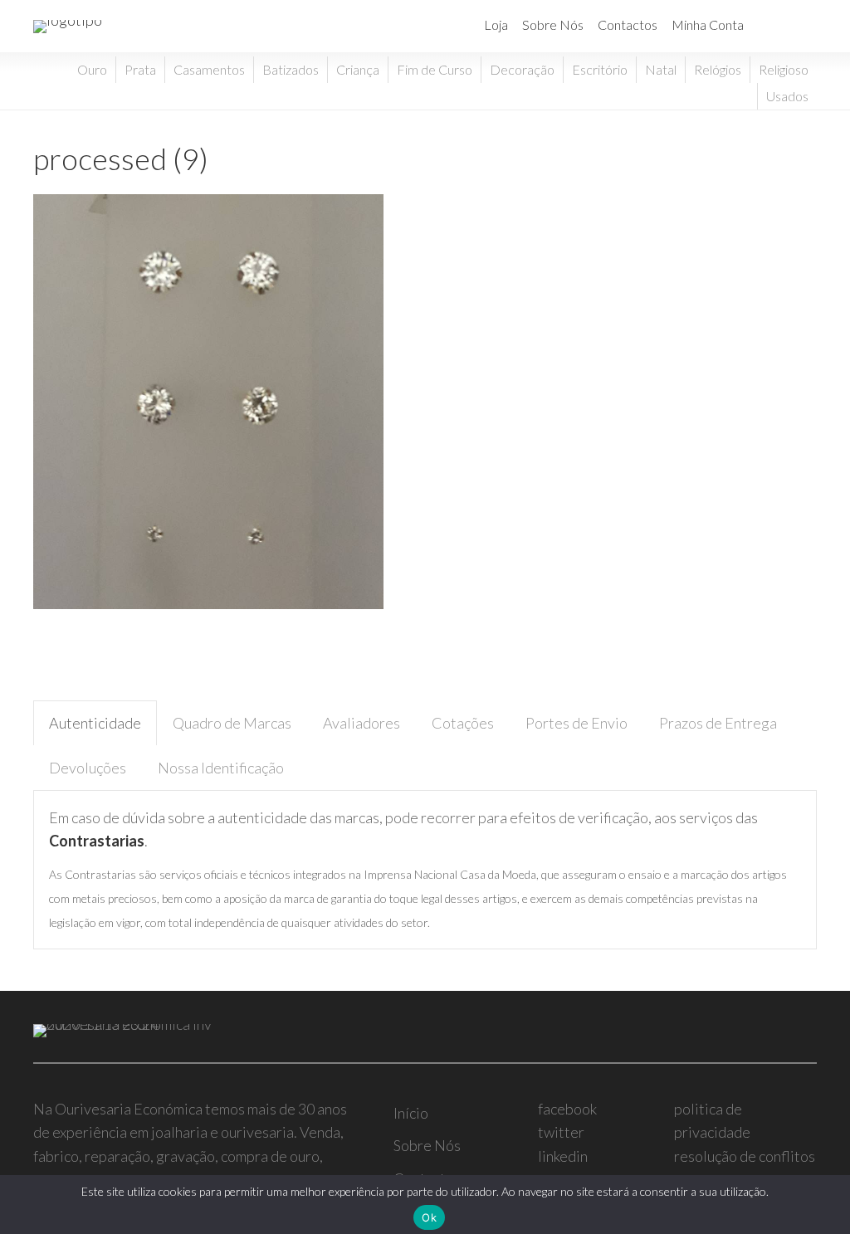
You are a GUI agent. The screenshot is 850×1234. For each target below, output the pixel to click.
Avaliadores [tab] (361, 723)
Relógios (717, 69)
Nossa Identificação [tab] (221, 767)
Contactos (627, 24)
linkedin (563, 1156)
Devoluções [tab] (87, 767)
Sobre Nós (553, 24)
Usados (787, 96)
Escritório (600, 69)
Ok (429, 1217)
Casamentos (209, 69)
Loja (496, 24)
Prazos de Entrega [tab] (718, 723)
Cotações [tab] (463, 723)
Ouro (92, 69)
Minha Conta (708, 24)
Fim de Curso (434, 69)
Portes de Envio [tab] (576, 723)
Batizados (290, 69)
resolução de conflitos (744, 1156)
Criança (357, 69)
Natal (661, 69)
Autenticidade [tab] (95, 723)
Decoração (522, 69)
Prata (140, 69)
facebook (567, 1109)
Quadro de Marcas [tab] (232, 723)
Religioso (783, 69)
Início (410, 1113)
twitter (561, 1132)
